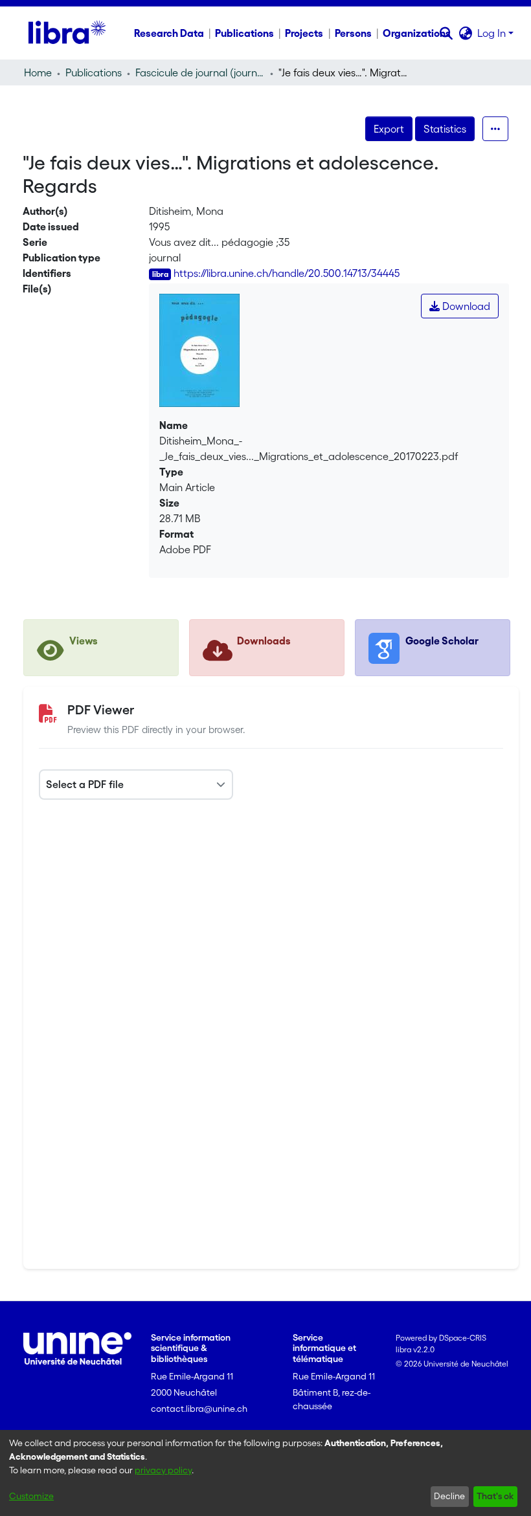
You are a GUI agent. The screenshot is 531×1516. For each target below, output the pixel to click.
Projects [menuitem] (304, 33)
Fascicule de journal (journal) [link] (200, 72)
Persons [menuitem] (353, 33)
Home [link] (38, 72)
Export (389, 129)
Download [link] (465, 306)
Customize (31, 1496)
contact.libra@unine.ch (199, 1408)
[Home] (67, 33)
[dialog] (265, 1473)
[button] (446, 33)
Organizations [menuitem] (417, 33)
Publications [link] (93, 72)
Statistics (445, 129)
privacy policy (163, 1470)
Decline (449, 1496)
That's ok (495, 1496)
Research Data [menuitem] (169, 33)
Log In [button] (492, 33)
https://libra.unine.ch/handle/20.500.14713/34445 (287, 273)
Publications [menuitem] (244, 33)
